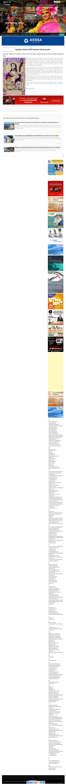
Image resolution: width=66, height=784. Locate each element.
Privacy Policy (47, 783)
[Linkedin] (59, 2)
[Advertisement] (55, 371)
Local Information (60, 5)
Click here (28, 82)
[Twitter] (57, 2)
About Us (55, 783)
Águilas (35, 5)
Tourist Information (49, 5)
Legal (52, 783)
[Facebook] (55, 2)
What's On (41, 5)
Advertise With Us (60, 783)
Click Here (62, 34)
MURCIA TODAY (29, 5)
